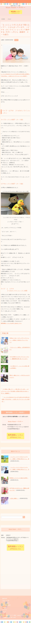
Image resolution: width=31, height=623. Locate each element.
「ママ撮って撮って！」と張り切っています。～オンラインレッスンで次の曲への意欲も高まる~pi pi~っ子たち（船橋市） (15, 391)
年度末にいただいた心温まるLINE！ (19, 478)
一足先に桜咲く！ (14, 498)
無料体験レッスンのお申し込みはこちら (11, 323)
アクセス (4, 609)
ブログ (16, 40)
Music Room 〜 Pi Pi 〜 (15, 6)
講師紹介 (4, 607)
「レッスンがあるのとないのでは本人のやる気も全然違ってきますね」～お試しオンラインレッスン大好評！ (15, 399)
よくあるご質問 (6, 605)
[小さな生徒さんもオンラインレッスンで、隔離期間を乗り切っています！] (4, 362)
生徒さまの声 (5, 600)
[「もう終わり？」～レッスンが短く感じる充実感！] (4, 371)
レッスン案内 (5, 603)
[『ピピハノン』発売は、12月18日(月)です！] (4, 352)
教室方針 (4, 598)
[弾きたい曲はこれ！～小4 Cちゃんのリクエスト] (4, 380)
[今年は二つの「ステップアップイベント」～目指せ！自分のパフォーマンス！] (4, 343)
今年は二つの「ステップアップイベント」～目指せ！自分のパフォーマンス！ (19, 340)
